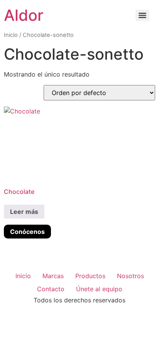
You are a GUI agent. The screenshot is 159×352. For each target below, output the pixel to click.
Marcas (53, 276)
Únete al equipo (99, 289)
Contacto (50, 289)
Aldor (23, 15)
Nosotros (130, 276)
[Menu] (142, 15)
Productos (90, 276)
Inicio (11, 35)
